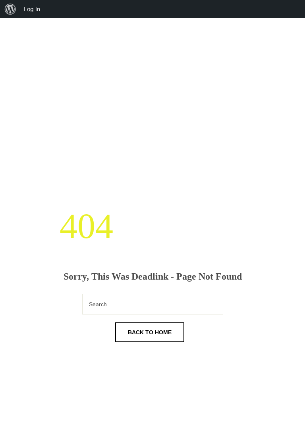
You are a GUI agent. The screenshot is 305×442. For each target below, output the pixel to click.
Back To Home (150, 332)
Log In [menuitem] (32, 9)
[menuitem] (10, 9)
